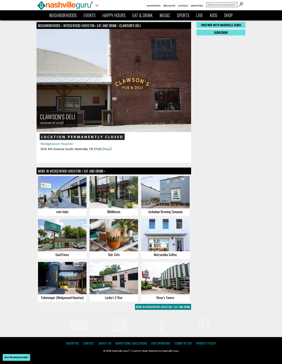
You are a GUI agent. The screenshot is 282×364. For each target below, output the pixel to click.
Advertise (197, 6)
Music (165, 15)
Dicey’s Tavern (165, 297)
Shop (228, 15)
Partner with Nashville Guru (221, 25)
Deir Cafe (114, 254)
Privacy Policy (206, 343)
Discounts (169, 6)
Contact (183, 6)
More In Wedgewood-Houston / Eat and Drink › (71, 171)
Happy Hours (113, 15)
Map (107, 149)
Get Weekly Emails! (16, 357)
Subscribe (221, 32)
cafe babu (62, 211)
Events (89, 15)
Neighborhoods (63, 15)
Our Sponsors (160, 343)
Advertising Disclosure (131, 343)
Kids (213, 15)
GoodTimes (62, 254)
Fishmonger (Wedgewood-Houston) (62, 297)
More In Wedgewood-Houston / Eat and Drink (163, 307)
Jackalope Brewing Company (165, 211)
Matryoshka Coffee (165, 254)
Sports (183, 15)
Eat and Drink (107, 25)
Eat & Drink (142, 15)
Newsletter (154, 6)
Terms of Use (183, 343)
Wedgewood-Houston (79, 25)
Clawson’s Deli (130, 25)
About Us (105, 343)
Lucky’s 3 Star (114, 297)
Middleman (113, 211)
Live (199, 15)
